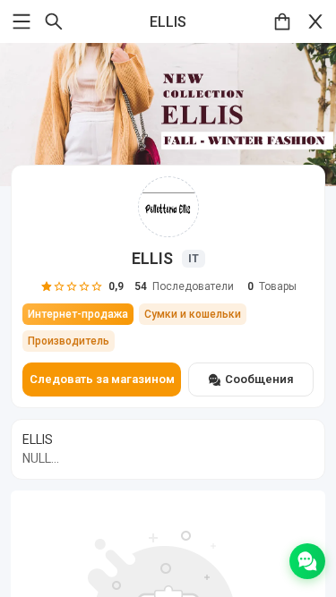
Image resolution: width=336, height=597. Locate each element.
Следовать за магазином (102, 379)
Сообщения (259, 379)
